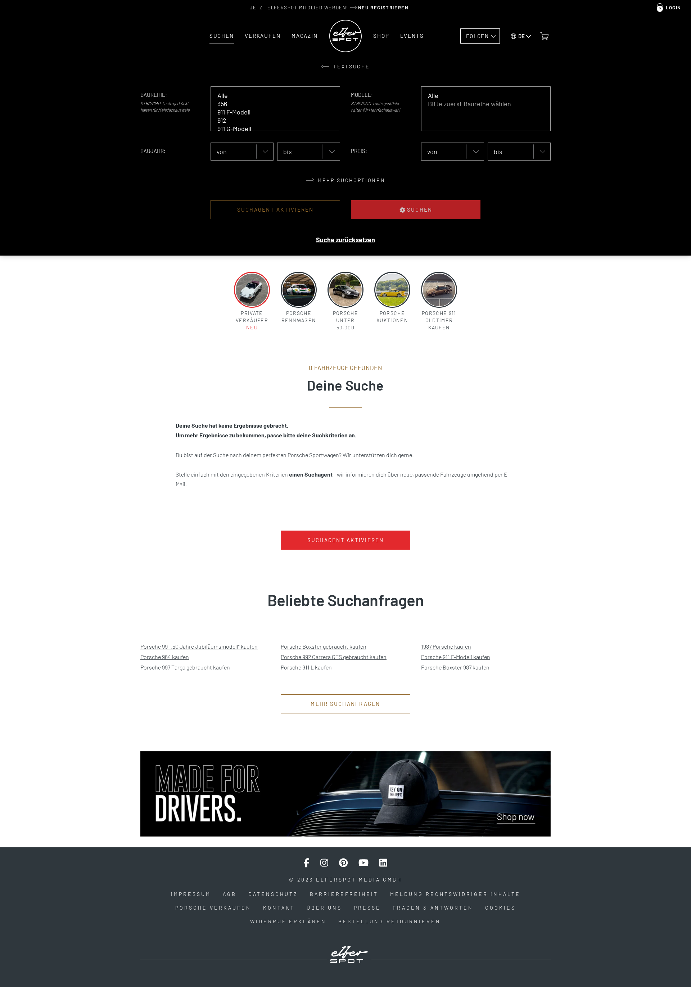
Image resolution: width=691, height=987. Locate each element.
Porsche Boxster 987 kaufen (455, 667)
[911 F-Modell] (270, 112)
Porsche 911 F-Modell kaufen (455, 656)
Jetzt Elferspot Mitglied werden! (329, 7)
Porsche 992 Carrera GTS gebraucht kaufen (334, 656)
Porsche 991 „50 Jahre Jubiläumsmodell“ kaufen (199, 646)
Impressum (191, 894)
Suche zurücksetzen (345, 240)
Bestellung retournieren (389, 921)
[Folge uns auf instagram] (324, 863)
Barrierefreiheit (344, 894)
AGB (229, 894)
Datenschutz (273, 894)
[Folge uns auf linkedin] (383, 863)
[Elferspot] (345, 36)
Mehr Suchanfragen (345, 703)
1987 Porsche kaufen (446, 646)
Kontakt (279, 908)
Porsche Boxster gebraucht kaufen (323, 646)
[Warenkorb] (544, 36)
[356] (270, 104)
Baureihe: (153, 94)
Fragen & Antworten (433, 908)
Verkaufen (263, 35)
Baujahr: (153, 151)
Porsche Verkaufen (213, 908)
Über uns (324, 908)
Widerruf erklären (288, 921)
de (521, 36)
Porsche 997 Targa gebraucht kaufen (185, 667)
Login (673, 7)
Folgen (477, 36)
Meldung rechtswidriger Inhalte (455, 894)
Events (412, 35)
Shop (381, 35)
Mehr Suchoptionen (350, 180)
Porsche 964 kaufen (164, 656)
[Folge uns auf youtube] (363, 863)
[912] (270, 120)
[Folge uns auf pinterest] (343, 863)
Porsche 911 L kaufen (306, 667)
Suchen (221, 35)
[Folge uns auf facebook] (306, 863)
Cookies (500, 908)
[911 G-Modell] (270, 129)
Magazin (305, 35)
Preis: (359, 151)
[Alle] (270, 95)
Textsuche (350, 66)
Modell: (362, 94)
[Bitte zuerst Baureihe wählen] (480, 104)
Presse (367, 908)
